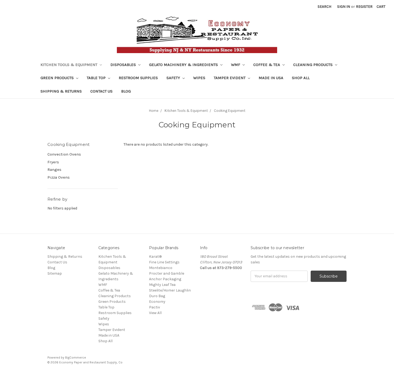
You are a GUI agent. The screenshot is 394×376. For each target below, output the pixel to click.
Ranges (54, 169)
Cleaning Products (313, 64)
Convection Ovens (64, 154)
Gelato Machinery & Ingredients (184, 64)
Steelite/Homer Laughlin (170, 290)
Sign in (343, 6)
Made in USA (271, 77)
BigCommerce (75, 357)
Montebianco (160, 268)
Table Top (97, 77)
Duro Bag (157, 296)
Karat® (155, 256)
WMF (236, 64)
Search (324, 6)
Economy (157, 301)
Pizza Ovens (58, 177)
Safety (173, 77)
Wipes (199, 77)
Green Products (57, 77)
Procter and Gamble (166, 273)
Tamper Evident (230, 77)
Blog (126, 91)
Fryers (53, 162)
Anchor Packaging (165, 279)
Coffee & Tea (267, 64)
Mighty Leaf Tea (162, 284)
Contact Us (101, 91)
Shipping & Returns (61, 91)
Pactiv (154, 307)
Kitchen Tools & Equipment (69, 64)
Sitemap (54, 273)
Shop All (301, 77)
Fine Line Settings (164, 262)
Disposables (123, 64)
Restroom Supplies (138, 77)
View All (155, 313)
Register (364, 6)
